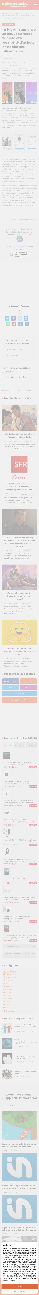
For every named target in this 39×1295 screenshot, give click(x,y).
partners (14, 1248)
